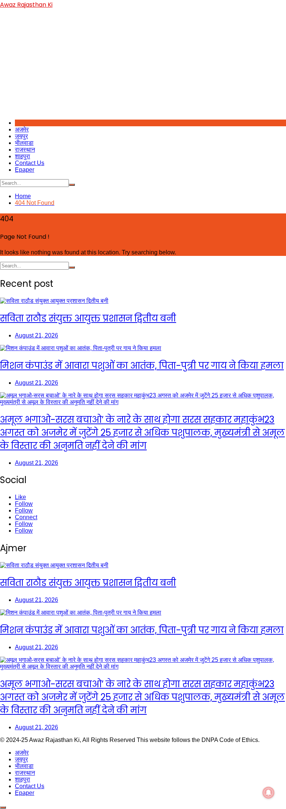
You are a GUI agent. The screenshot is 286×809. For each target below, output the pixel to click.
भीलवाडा (24, 143)
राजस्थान (25, 149)
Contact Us (29, 163)
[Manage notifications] (268, 793)
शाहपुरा (22, 156)
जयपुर (21, 136)
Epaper (24, 169)
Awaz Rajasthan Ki (26, 4)
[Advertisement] (143, 61)
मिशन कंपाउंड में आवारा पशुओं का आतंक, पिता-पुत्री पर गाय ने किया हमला (142, 365)
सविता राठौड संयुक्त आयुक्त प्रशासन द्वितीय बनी (88, 318)
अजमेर (22, 129)
